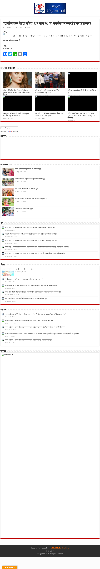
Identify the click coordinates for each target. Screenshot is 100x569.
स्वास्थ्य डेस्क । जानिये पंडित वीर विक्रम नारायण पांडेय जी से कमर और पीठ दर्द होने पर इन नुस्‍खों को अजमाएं (35, 327)
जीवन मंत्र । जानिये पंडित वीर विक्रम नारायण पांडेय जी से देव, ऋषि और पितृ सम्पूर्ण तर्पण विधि (31, 240)
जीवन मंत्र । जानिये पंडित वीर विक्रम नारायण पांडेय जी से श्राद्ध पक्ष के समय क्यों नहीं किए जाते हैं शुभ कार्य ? (35, 253)
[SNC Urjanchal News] (50, 8)
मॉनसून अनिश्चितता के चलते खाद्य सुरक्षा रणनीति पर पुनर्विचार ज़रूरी (16, 114)
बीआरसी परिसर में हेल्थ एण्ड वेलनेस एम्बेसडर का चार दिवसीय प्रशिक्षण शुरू (26, 298)
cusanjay (7, 27)
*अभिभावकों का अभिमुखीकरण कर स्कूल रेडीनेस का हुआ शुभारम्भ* (24, 279)
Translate (15, 131)
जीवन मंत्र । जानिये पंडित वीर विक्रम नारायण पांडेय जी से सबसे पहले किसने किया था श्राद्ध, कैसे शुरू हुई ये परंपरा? (37, 247)
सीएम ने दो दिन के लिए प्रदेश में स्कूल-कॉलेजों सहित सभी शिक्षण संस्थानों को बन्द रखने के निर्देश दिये (33, 292)
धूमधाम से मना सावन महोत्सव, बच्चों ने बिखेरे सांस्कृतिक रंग (31, 198)
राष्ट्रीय (28, 27)
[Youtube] (51, 550)
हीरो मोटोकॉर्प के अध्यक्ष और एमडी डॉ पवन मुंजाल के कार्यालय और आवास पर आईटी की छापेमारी (81, 115)
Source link (8, 48)
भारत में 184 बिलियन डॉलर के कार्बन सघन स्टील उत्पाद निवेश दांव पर (49, 114)
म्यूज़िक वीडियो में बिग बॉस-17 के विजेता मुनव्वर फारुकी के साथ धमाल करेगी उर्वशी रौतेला (16, 92)
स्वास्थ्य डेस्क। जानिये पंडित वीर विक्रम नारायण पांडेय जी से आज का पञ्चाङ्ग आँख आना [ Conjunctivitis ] (35, 314)
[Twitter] (49, 550)
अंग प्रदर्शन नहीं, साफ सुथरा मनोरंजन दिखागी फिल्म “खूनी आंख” (47, 91)
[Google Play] (53, 550)
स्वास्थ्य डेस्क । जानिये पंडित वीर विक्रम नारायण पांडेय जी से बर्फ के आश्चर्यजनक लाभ (29, 320)
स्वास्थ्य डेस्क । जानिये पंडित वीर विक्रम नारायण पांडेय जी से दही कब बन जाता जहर (28, 340)
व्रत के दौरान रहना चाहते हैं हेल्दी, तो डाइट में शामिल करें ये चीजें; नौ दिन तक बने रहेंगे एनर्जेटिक (31, 234)
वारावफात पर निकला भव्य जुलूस (24, 208)
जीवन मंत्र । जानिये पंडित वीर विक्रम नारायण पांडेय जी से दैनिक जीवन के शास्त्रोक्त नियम (30, 227)
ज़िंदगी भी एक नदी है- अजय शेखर (24, 269)
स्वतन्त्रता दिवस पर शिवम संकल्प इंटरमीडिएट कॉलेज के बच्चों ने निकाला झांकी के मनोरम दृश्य (31, 285)
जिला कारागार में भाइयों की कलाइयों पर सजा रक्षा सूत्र (30, 179)
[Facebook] (46, 550)
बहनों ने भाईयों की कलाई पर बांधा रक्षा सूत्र (27, 189)
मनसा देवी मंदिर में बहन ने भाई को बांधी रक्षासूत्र (28, 169)
